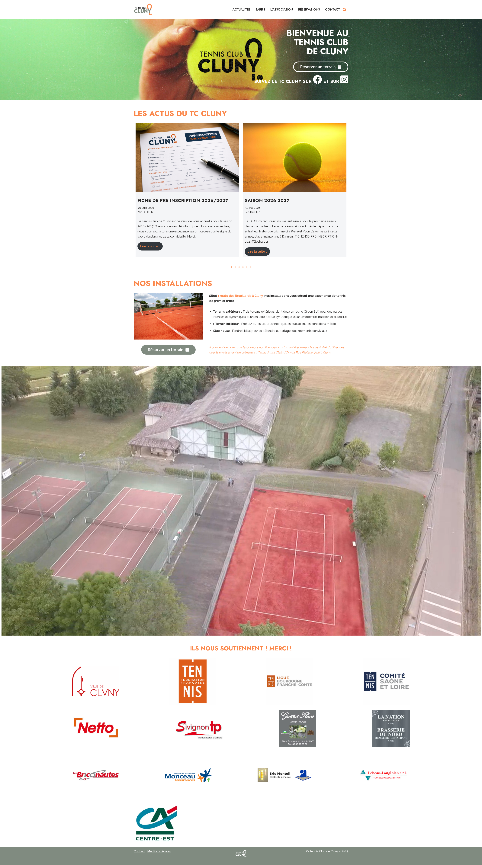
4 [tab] (243, 267)
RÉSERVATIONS (309, 9)
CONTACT (332, 9)
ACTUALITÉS (241, 9)
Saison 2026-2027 (267, 200)
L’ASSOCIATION (281, 9)
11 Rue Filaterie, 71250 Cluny (311, 352)
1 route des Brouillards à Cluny (240, 296)
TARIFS (260, 9)
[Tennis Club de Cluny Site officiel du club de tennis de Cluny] (143, 9)
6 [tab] (250, 267)
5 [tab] (247, 267)
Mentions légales (159, 851)
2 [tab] (235, 267)
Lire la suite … (150, 246)
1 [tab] (231, 267)
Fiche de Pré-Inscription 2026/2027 (182, 200)
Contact (139, 851)
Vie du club (145, 212)
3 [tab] (239, 267)
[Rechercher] (344, 9)
